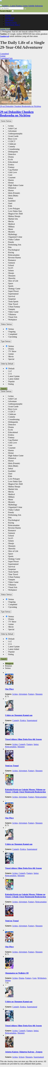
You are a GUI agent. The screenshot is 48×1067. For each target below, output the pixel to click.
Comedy (11, 146)
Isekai (10, 198)
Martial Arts (13, 219)
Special (11, 359)
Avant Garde (13, 136)
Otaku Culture (14, 239)
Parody (11, 242)
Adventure (12, 131)
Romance (12, 260)
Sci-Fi (10, 268)
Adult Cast (12, 128)
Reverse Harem (14, 257)
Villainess (12, 314)
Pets (10, 247)
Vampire (11, 309)
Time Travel (13, 304)
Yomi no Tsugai (12, 766)
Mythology (12, 234)
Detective (12, 154)
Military (11, 226)
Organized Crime (15, 237)
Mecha (11, 221)
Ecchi (10, 159)
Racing (11, 252)
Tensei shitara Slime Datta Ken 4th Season (23, 739)
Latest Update (14, 376)
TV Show (12, 351)
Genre (6, 121)
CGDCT (11, 141)
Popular (11, 381)
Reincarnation (13, 255)
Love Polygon (14, 208)
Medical (11, 224)
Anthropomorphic (15, 134)
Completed (12, 334)
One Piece (9, 689)
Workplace (12, 319)
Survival (11, 296)
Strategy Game (14, 288)
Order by (7, 364)
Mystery (11, 232)
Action (11, 126)
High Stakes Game (15, 185)
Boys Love (12, 139)
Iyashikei (11, 201)
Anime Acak (5, 29)
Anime (11, 354)
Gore (10, 175)
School (11, 265)
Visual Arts (12, 317)
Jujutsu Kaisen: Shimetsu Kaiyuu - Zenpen (23, 1052)
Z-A (10, 374)
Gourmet (11, 177)
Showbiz (11, 278)
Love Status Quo (15, 211)
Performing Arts (14, 245)
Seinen (11, 270)
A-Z (10, 371)
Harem (11, 180)
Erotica (11, 164)
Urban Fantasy (14, 307)
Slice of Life (13, 281)
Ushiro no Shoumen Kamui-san (18, 715)
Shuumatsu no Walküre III (17, 973)
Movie (11, 356)
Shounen (11, 276)
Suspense (12, 299)
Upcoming (12, 337)
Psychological (13, 250)
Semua (11, 329)
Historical (12, 188)
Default (11, 368)
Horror (11, 190)
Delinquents (13, 152)
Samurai (11, 263)
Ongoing (11, 331)
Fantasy (11, 167)
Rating (11, 384)
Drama (11, 157)
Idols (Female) (14, 193)
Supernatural (13, 294)
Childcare (12, 144)
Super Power (13, 291)
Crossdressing (13, 149)
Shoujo (11, 273)
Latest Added (13, 379)
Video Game (13, 312)
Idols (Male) (13, 195)
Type (5, 341)
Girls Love (12, 172)
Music (10, 229)
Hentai (11, 183)
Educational (13, 162)
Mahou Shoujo (14, 216)
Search (3, 389)
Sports (10, 286)
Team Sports (13, 301)
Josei (10, 203)
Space (10, 283)
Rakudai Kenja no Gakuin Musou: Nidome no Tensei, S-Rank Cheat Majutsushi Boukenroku (25, 790)
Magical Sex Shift (15, 214)
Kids (10, 206)
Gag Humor (13, 170)
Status (6, 324)
